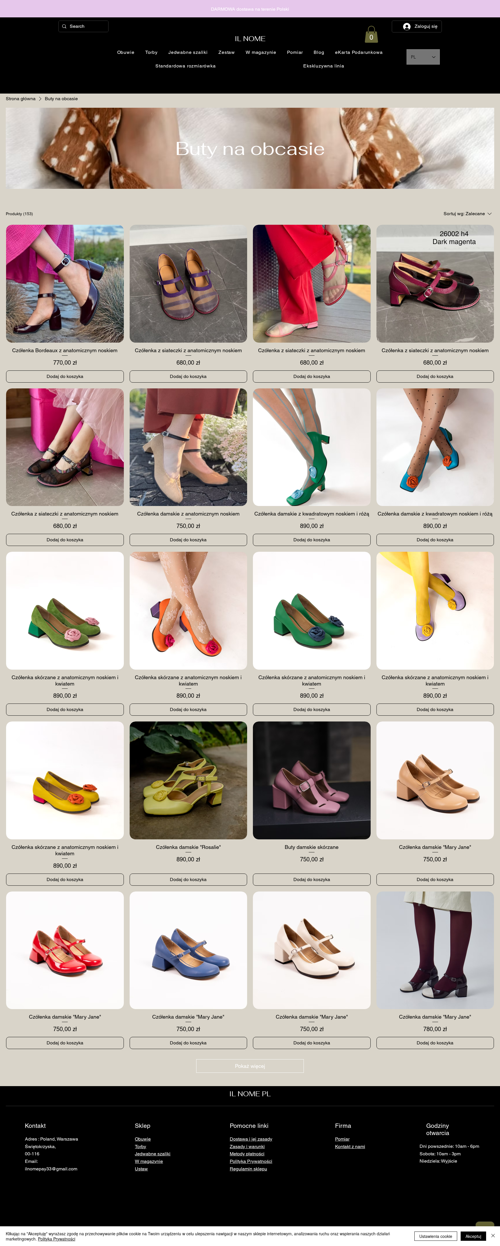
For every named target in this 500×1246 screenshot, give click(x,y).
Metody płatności (247, 1154)
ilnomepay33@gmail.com (51, 1169)
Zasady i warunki (247, 1146)
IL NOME (250, 38)
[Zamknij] (493, 1236)
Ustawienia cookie (435, 1236)
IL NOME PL (250, 1093)
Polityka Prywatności (56, 1239)
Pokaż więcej (250, 1066)
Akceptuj (473, 1236)
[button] (371, 34)
